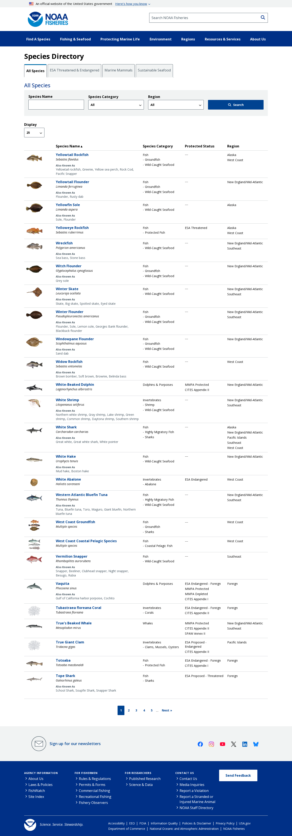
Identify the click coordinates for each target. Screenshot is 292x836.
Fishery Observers (93, 802)
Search (238, 105)
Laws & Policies (40, 784)
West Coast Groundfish (75, 522)
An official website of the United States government (91, 3)
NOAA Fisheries (234, 829)
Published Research (145, 778)
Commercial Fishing (94, 790)
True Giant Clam (70, 642)
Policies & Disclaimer (196, 823)
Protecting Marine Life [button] (120, 39)
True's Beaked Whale (74, 623)
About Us (35, 778)
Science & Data (141, 784)
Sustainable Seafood (154, 70)
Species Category (103, 97)
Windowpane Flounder (75, 339)
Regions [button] (188, 39)
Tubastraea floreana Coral (78, 607)
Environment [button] (161, 39)
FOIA (142, 823)
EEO (132, 823)
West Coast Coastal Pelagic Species (86, 541)
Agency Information (41, 773)
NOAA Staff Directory (196, 807)
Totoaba (63, 660)
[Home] (46, 17)
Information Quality (164, 823)
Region (154, 97)
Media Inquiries (192, 784)
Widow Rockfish (69, 361)
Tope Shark (65, 675)
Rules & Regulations (95, 778)
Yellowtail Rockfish (72, 154)
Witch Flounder (68, 266)
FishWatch (36, 790)
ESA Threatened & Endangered (74, 70)
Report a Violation (194, 790)
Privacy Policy (225, 823)
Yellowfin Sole (68, 204)
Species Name (40, 96)
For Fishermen (86, 773)
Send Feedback (238, 775)
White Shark (66, 427)
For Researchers (138, 773)
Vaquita (62, 583)
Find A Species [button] (38, 39)
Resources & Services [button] (222, 39)
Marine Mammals (119, 70)
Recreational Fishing (95, 796)
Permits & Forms (92, 784)
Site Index (36, 796)
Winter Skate (67, 289)
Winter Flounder (69, 311)
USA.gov (245, 823)
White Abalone (68, 479)
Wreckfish (64, 243)
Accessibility (116, 823)
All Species (35, 70)
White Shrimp (67, 400)
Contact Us (184, 773)
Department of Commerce (126, 829)
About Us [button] (258, 39)
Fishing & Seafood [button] (75, 39)
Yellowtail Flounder (72, 182)
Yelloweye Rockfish (72, 227)
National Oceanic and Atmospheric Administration (184, 829)
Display (30, 124)
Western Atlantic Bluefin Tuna (82, 494)
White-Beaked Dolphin (75, 384)
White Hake (66, 456)
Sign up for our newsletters (75, 743)
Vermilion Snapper (71, 556)
